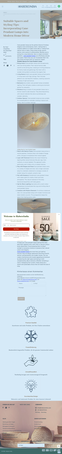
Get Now (16, 229)
